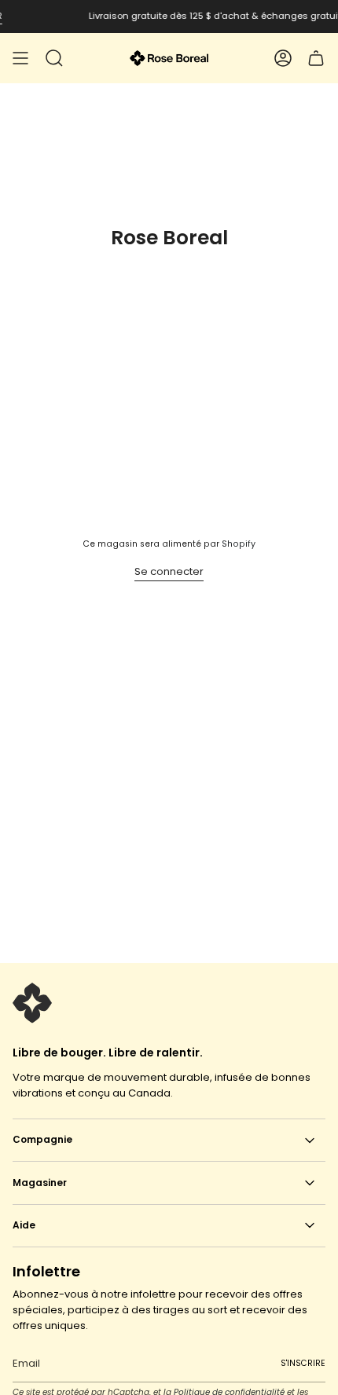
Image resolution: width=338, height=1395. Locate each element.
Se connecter (169, 571)
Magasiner (40, 1182)
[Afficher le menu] (20, 58)
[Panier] (315, 58)
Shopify (238, 544)
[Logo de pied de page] (32, 1003)
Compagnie (42, 1139)
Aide (24, 1225)
